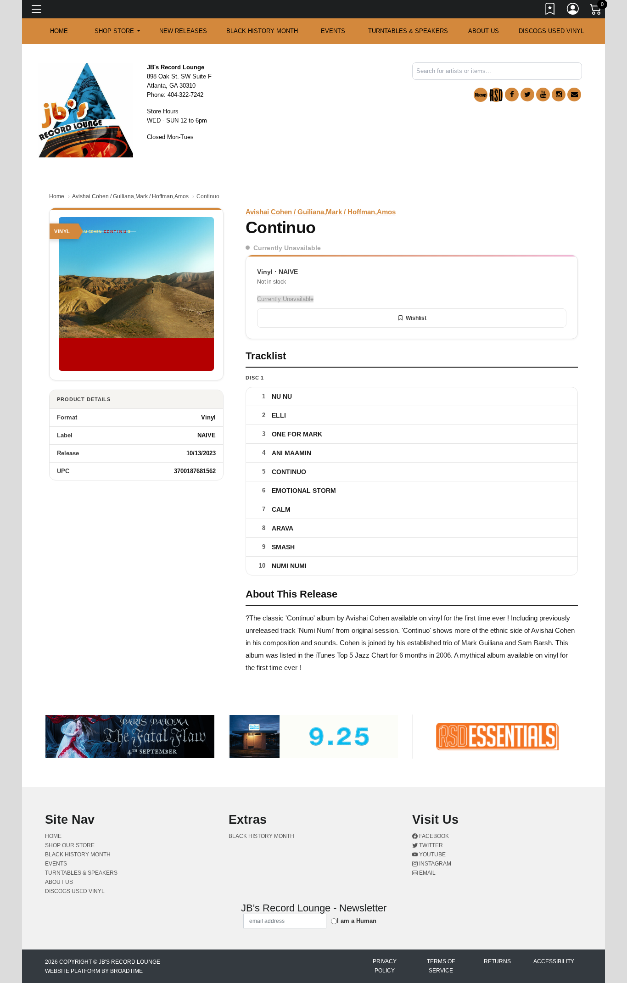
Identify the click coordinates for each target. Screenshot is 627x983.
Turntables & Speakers (408, 31)
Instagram (434, 863)
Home (56, 196)
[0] (596, 11)
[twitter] (527, 94)
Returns (497, 961)
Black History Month (262, 31)
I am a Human (356, 920)
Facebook (433, 836)
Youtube (432, 854)
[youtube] (543, 94)
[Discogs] (480, 95)
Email (427, 873)
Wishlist (416, 318)
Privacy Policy (385, 966)
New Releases (183, 31)
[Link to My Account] (573, 10)
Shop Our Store (70, 845)
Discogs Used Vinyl (551, 31)
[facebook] (512, 94)
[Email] (574, 94)
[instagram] (558, 94)
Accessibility (553, 961)
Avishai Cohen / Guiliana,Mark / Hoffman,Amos (130, 196)
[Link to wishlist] (550, 10)
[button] (117, 31)
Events (333, 31)
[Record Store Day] (496, 95)
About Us (483, 31)
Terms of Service (441, 966)
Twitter (430, 845)
